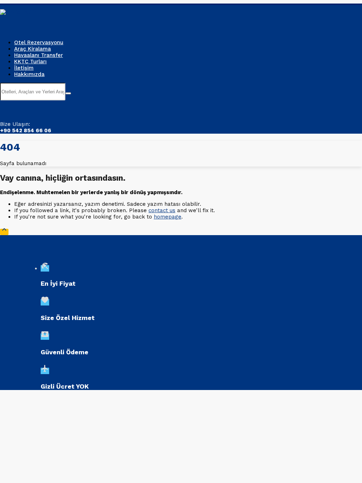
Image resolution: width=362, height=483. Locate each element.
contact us (161, 210)
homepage (167, 217)
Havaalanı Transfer (38, 55)
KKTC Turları (30, 61)
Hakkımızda (29, 74)
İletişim (24, 68)
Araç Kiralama (32, 49)
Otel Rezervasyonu (38, 42)
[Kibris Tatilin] (18, 12)
